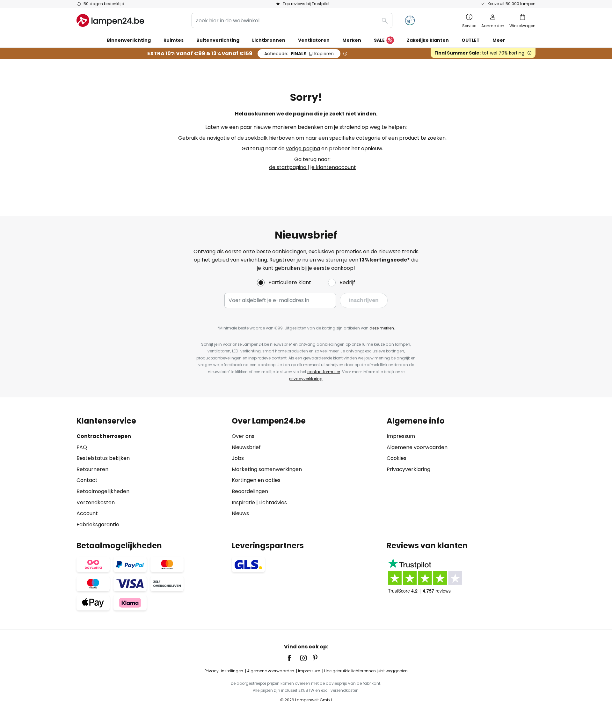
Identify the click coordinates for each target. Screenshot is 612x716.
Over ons (243, 436)
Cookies (396, 458)
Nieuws (240, 513)
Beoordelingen (250, 491)
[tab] (150, 472)
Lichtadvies (273, 502)
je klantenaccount (333, 167)
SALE (379, 40)
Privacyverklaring (408, 469)
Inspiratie (243, 502)
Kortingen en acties (256, 480)
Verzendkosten (95, 502)
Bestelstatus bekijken (103, 458)
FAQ (81, 447)
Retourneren (92, 469)
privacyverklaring (306, 378)
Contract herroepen (103, 436)
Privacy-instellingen (224, 671)
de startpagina (288, 167)
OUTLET (471, 40)
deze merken (381, 328)
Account (87, 513)
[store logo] (110, 20)
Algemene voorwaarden (417, 447)
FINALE (299, 53)
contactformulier (323, 371)
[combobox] (292, 20)
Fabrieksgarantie (97, 524)
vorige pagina (303, 148)
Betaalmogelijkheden (102, 491)
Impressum (401, 436)
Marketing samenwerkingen (267, 469)
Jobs (238, 458)
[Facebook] (293, 658)
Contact (87, 480)
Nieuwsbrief (246, 447)
